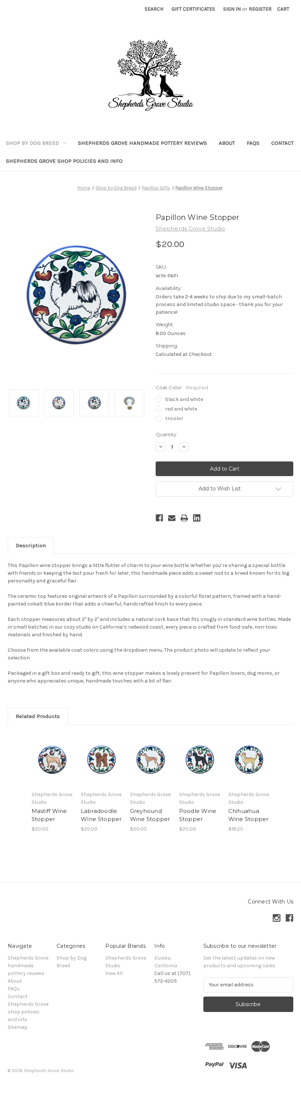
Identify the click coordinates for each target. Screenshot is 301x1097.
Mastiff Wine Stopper (49, 815)
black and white (184, 399)
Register (260, 9)
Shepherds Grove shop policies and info (64, 161)
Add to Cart (52, 768)
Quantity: (166, 434)
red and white (181, 409)
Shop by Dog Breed (32, 143)
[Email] (171, 518)
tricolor (174, 418)
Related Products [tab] (38, 716)
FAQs (253, 143)
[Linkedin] (196, 518)
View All (114, 973)
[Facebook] (159, 518)
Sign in (232, 9)
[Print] (184, 518)
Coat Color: (182, 387)
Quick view (52, 750)
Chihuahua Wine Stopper (248, 815)
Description (31, 545)
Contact (282, 143)
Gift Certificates (193, 9)
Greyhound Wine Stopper (150, 815)
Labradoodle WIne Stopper (101, 815)
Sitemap (18, 1027)
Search (154, 9)
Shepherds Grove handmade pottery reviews (142, 143)
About (227, 143)
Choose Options (101, 768)
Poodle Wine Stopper (198, 815)
